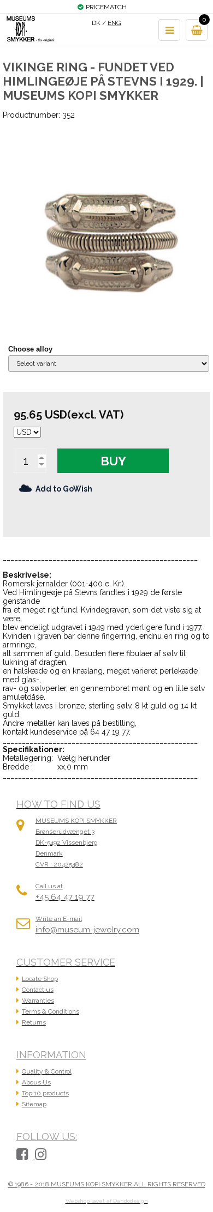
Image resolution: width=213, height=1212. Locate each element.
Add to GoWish (64, 488)
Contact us (38, 989)
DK (96, 23)
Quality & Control (47, 1071)
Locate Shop (40, 979)
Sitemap (34, 1104)
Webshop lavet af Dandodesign (107, 1201)
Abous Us (36, 1082)
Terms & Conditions (50, 1011)
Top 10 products (45, 1093)
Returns (34, 1022)
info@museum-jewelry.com (87, 930)
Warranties (38, 1000)
